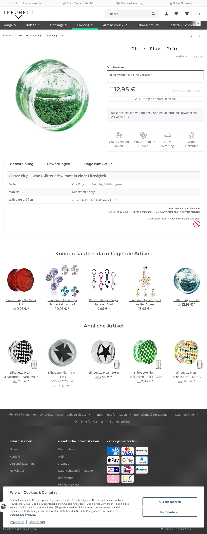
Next (197, 290)
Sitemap (63, 463)
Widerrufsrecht (68, 485)
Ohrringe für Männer (89, 421)
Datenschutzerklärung (22, 514)
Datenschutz (37, 522)
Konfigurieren (169, 512)
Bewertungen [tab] (58, 164)
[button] (166, 14)
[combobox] (155, 74)
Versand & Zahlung (23, 463)
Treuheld (111, 211)
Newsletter (17, 471)
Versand (196, 90)
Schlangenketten (121, 421)
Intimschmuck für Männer (151, 414)
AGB (61, 456)
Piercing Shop (183, 529)
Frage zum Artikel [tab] (99, 164)
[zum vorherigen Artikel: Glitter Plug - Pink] (191, 35)
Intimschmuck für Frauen (110, 414)
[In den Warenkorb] (6, 44)
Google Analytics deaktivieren (20, 529)
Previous (10, 290)
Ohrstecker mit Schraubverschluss (63, 414)
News (13, 449)
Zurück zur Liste (14, 35)
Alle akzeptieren (170, 501)
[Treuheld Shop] (27, 35)
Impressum (17, 522)
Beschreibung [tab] (21, 164)
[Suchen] (153, 14)
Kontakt (15, 456)
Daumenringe (184, 414)
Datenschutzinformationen (76, 471)
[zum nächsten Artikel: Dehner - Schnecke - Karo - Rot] (199, 35)
